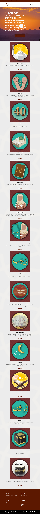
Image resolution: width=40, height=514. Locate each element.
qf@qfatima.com (24, 495)
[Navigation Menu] (34, 4)
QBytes (7, 502)
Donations (23, 502)
